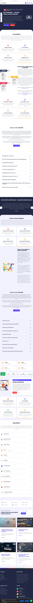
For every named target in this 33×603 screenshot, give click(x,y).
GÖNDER (23, 513)
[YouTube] (1, 16)
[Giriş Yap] (27, 3)
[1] (29, 3)
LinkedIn (16, 502)
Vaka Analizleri (25, 94)
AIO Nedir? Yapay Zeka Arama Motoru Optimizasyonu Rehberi (23, 555)
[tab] (2, 374)
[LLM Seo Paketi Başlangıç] (25, 111)
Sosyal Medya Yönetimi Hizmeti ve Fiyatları (23, 578)
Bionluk (5, 502)
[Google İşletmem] (17, 597)
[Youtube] (13, 505)
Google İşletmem (22, 596)
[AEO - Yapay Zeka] (31, 477)
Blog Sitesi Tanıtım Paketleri (8, 241)
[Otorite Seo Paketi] (25, 45)
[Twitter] (23, 505)
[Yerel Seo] (31, 455)
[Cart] (31, 3)
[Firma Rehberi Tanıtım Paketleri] (8, 229)
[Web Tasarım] (31, 434)
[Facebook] (1, 15)
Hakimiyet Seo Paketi (8, 47)
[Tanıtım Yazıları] (31, 445)
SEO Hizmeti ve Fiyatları (20, 582)
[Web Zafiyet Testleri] (31, 440)
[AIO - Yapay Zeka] (31, 466)
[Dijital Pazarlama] (31, 482)
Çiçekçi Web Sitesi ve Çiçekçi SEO (23, 530)
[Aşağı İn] (1, 21)
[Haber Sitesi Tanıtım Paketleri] (25, 229)
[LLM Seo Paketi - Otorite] (25, 100)
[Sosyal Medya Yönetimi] (31, 492)
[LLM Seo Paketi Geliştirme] (8, 111)
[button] (1, 207)
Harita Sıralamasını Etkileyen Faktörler (6, 555)
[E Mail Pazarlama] (31, 487)
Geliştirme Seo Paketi (8, 57)
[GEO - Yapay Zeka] (31, 471)
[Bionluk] (1, 19)
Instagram (26, 502)
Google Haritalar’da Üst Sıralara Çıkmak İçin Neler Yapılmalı (7, 530)
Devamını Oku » (3, 537)
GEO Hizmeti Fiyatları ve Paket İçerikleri (22, 575)
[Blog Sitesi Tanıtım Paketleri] (8, 239)
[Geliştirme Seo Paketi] (8, 56)
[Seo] (31, 450)
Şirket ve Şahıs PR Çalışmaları (25, 241)
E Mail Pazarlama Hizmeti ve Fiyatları (22, 579)
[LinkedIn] (1, 13)
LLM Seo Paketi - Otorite (25, 101)
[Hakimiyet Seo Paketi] (8, 45)
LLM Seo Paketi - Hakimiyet (8, 101)
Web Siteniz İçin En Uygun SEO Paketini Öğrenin (24, 93)
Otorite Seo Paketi (25, 47)
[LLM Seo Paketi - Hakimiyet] (8, 100)
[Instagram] (23, 502)
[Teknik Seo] (31, 461)
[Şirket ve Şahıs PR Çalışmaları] (25, 239)
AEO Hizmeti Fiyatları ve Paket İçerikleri (22, 574)
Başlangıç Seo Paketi (25, 57)
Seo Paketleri (16, 34)
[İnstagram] (1, 18)
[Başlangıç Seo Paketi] (25, 56)
